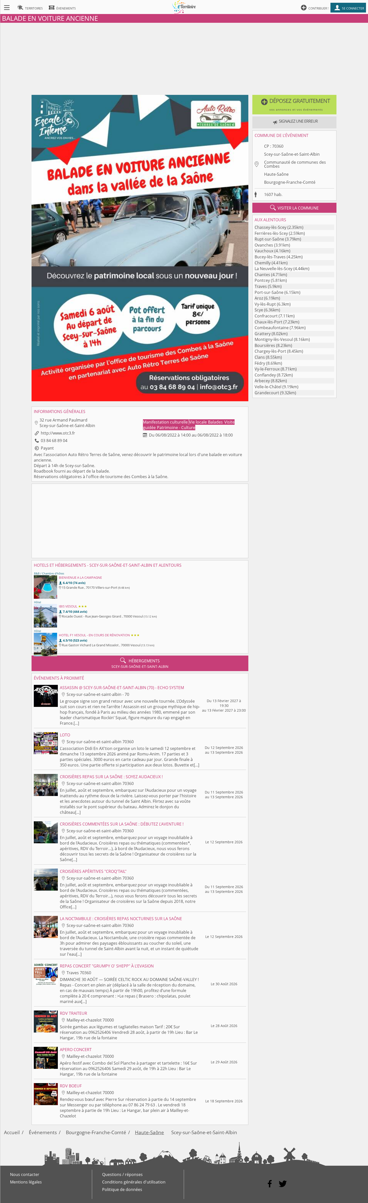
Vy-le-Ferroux (267, 369)
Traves (261, 286)
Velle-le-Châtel (268, 386)
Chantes (262, 274)
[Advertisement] (184, 58)
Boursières (265, 345)
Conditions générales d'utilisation (133, 1182)
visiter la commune (294, 208)
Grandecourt (267, 392)
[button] (294, 104)
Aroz (259, 298)
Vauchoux (264, 251)
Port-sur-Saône (269, 292)
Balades (216, 422)
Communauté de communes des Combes (295, 164)
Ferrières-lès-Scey (271, 233)
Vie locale (198, 422)
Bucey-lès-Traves (270, 257)
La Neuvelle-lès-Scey (273, 268)
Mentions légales (26, 1182)
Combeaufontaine (272, 327)
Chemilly (263, 263)
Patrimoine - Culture (176, 427)
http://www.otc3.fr (58, 433)
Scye (259, 310)
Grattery (263, 333)
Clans (260, 357)
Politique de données (122, 1189)
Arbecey (262, 380)
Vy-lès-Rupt (265, 304)
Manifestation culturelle (166, 422)
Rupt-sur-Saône (269, 239)
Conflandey (265, 375)
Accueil (12, 1132)
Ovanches (264, 245)
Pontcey (262, 280)
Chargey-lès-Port (270, 351)
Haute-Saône (276, 174)
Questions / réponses (122, 1174)
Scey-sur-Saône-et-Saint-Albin (292, 154)
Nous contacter (24, 1174)
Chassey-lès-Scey (270, 227)
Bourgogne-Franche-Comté (289, 182)
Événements (43, 1132)
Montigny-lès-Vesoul (274, 339)
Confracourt (266, 316)
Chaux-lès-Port (268, 322)
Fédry (260, 363)
